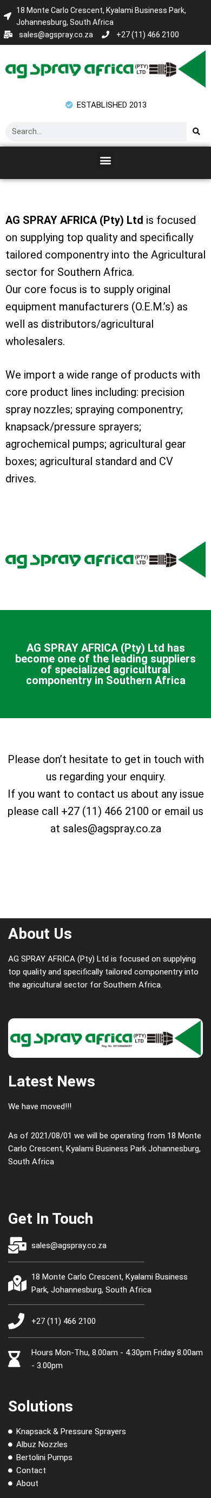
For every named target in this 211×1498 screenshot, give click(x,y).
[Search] (196, 131)
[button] (106, 160)
